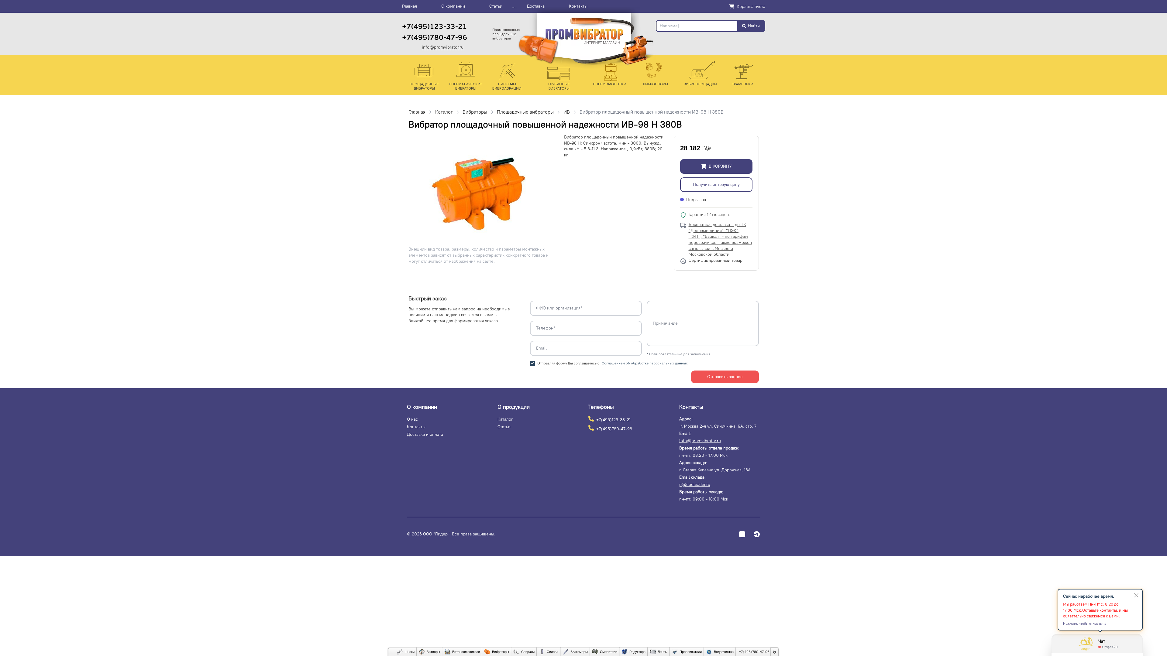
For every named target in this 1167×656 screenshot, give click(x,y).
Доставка (536, 6)
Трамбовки (742, 84)
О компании (453, 6)
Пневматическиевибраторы (466, 86)
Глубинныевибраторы (559, 86)
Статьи (495, 6)
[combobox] (696, 26)
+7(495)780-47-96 (434, 37)
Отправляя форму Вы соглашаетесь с (612, 363)
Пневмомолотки (609, 84)
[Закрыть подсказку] (1136, 595)
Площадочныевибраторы (424, 86)
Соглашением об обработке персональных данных (645, 363)
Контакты (578, 6)
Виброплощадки (700, 84)
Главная (409, 6)
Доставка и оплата (425, 434)
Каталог (505, 419)
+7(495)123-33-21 (434, 26)
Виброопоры (655, 84)
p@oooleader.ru (694, 484)
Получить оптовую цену (716, 184)
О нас (412, 419)
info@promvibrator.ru (442, 47)
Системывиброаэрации (507, 86)
